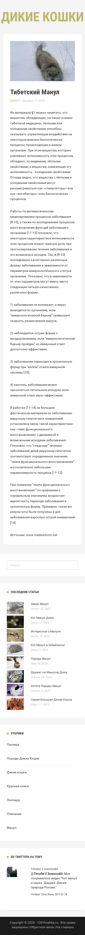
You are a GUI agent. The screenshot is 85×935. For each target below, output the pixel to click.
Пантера (13, 744)
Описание (14, 814)
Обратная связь (42, 927)
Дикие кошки (17, 772)
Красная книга (18, 786)
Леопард (13, 800)
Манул (15, 100)
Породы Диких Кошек (23, 758)
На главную (65, 927)
